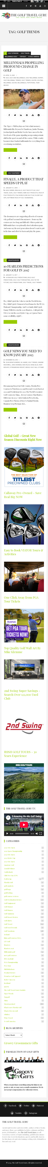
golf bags (23, 889)
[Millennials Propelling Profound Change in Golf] (24, 99)
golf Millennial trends (12, 80)
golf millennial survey (34, 78)
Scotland (23, 983)
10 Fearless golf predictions (16, 277)
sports (23, 987)
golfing (40, 80)
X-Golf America (33, 56)
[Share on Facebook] (9, 115)
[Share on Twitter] (15, 115)
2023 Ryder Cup (23, 858)
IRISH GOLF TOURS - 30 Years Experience (20, 754)
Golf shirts (23, 921)
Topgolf (23, 56)
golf (7, 78)
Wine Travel (23, 1018)
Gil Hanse (24, 362)
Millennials (21, 83)
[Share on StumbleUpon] (33, 115)
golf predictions (15, 282)
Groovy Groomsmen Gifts (21, 1043)
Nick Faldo (26, 365)
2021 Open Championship (23, 851)
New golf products (30, 193)
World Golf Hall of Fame (34, 367)
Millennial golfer (10, 83)
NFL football (23, 959)
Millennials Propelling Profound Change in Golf (24, 66)
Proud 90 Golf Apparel (23, 976)
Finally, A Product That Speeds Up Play (23, 181)
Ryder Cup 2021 (23, 980)
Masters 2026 (23, 948)
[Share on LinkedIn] (21, 115)
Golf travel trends (23, 927)
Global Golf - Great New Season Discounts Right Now (23, 437)
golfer (33, 80)
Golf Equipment (14, 173)
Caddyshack (23, 872)
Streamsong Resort (17, 367)
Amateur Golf (23, 865)
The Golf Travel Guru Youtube (23, 990)
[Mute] (37, 833)
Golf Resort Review (23, 917)
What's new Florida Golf (23, 1007)
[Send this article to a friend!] (24, 121)
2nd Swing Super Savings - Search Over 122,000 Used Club (22, 694)
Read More (9, 150)
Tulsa (23, 1000)
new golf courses (23, 955)
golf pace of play (29, 190)
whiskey (23, 1014)
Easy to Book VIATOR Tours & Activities (23, 552)
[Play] (7, 833)
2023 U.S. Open (23, 861)
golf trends (26, 80)
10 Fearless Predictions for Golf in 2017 (23, 268)
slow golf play (28, 195)
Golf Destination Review (23, 900)
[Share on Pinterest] (27, 115)
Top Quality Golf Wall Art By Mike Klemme (22, 650)
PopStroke (31, 83)
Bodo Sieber (10, 190)
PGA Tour (23, 966)
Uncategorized (13, 260)
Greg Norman (17, 365)
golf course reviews (23, 896)
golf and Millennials (17, 78)
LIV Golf (23, 941)
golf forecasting (23, 280)
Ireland (23, 934)
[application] (24, 824)
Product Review (23, 973)
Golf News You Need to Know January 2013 (23, 353)
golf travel (27, 282)
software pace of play (15, 198)
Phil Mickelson (23, 969)
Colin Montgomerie (13, 362)
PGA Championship (23, 962)
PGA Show (19, 195)
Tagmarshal (28, 198)
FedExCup (22, 879)
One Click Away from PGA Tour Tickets (21, 599)
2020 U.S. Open (23, 848)
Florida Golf (23, 882)
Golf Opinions (13, 53)
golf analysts (23, 886)
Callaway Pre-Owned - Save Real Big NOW (22, 495)
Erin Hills (18, 190)
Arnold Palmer (23, 868)
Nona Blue (34, 365)
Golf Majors (23, 910)
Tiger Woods (23, 993)
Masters (23, 945)
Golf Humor (23, 907)
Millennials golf (11, 56)
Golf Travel (25, 53)
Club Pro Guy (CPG (11, 875)
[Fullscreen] (41, 833)
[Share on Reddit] (39, 115)
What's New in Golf (23, 1011)
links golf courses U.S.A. (23, 938)
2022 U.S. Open (23, 855)
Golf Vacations (23, 931)
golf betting (23, 893)
